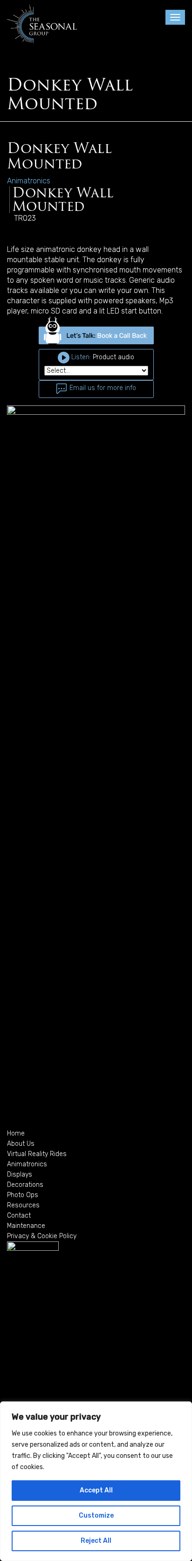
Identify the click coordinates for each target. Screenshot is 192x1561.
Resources (23, 1205)
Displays (19, 1174)
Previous (21, 755)
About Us (20, 1144)
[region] (96, 1481)
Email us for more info (102, 388)
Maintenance (26, 1226)
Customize (96, 1515)
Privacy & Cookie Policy (41, 1236)
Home (16, 1133)
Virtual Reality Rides (37, 1154)
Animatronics (27, 1164)
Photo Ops (22, 1195)
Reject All (96, 1541)
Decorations (25, 1185)
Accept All (96, 1490)
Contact (19, 1216)
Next (171, 755)
